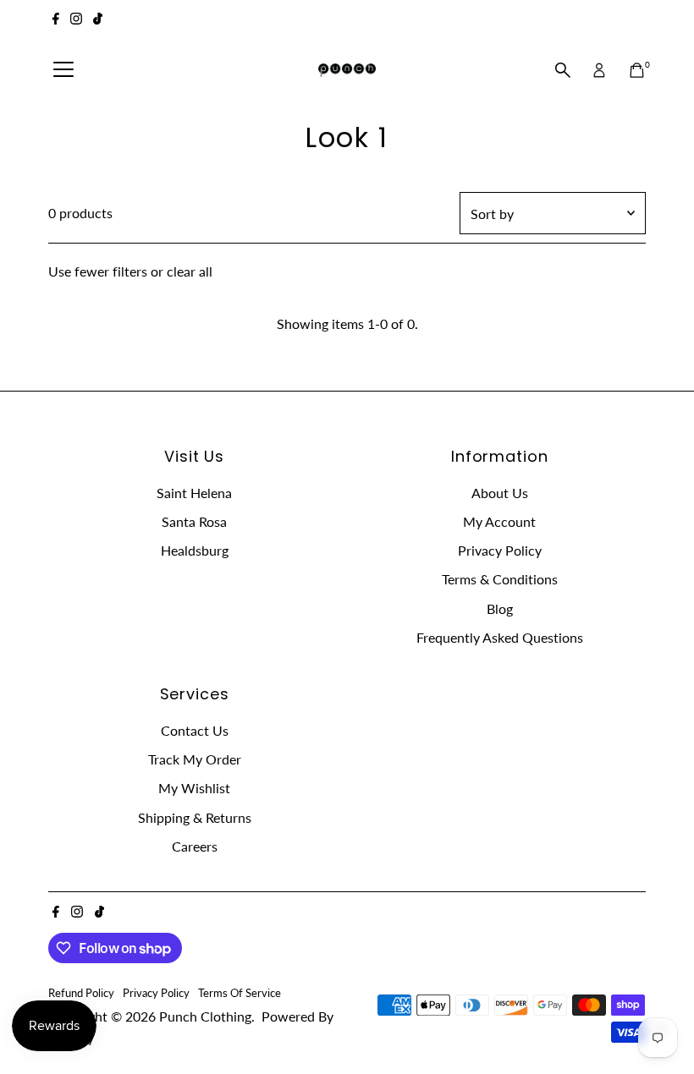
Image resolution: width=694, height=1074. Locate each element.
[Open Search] (562, 70)
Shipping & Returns (194, 817)
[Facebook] (55, 20)
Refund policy (81, 993)
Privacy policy (156, 993)
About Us (499, 493)
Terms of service (239, 993)
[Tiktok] (98, 20)
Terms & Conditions (500, 579)
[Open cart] (637, 70)
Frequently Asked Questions (499, 637)
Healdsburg (195, 550)
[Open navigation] (63, 70)
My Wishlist (194, 788)
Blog (500, 608)
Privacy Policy (500, 550)
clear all (189, 271)
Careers (195, 846)
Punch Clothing (205, 1016)
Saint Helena (194, 493)
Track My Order (194, 759)
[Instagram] (76, 20)
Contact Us (195, 730)
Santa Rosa (194, 521)
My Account (499, 521)
